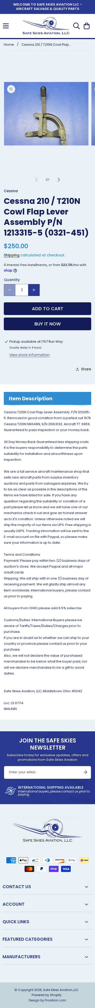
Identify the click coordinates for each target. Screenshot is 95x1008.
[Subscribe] (85, 772)
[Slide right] (58, 179)
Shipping (12, 255)
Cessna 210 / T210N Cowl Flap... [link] (46, 44)
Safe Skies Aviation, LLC (61, 990)
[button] (6, 26)
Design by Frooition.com (47, 1000)
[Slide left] (36, 179)
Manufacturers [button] (21, 957)
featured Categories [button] (27, 939)
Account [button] (14, 904)
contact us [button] (17, 887)
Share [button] (86, 369)
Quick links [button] (16, 922)
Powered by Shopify (47, 995)
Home (9, 44)
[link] (47, 790)
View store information (29, 354)
